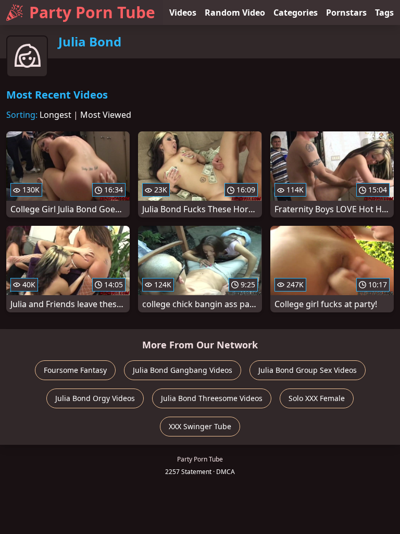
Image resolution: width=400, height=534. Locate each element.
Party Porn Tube (92, 12)
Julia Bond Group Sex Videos (307, 370)
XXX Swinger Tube (200, 426)
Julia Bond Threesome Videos (211, 398)
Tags (384, 12)
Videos (182, 12)
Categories (295, 12)
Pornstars (346, 12)
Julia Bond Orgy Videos (95, 398)
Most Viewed (105, 114)
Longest (55, 114)
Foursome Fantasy (75, 370)
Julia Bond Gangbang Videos (182, 370)
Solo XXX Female (317, 398)
